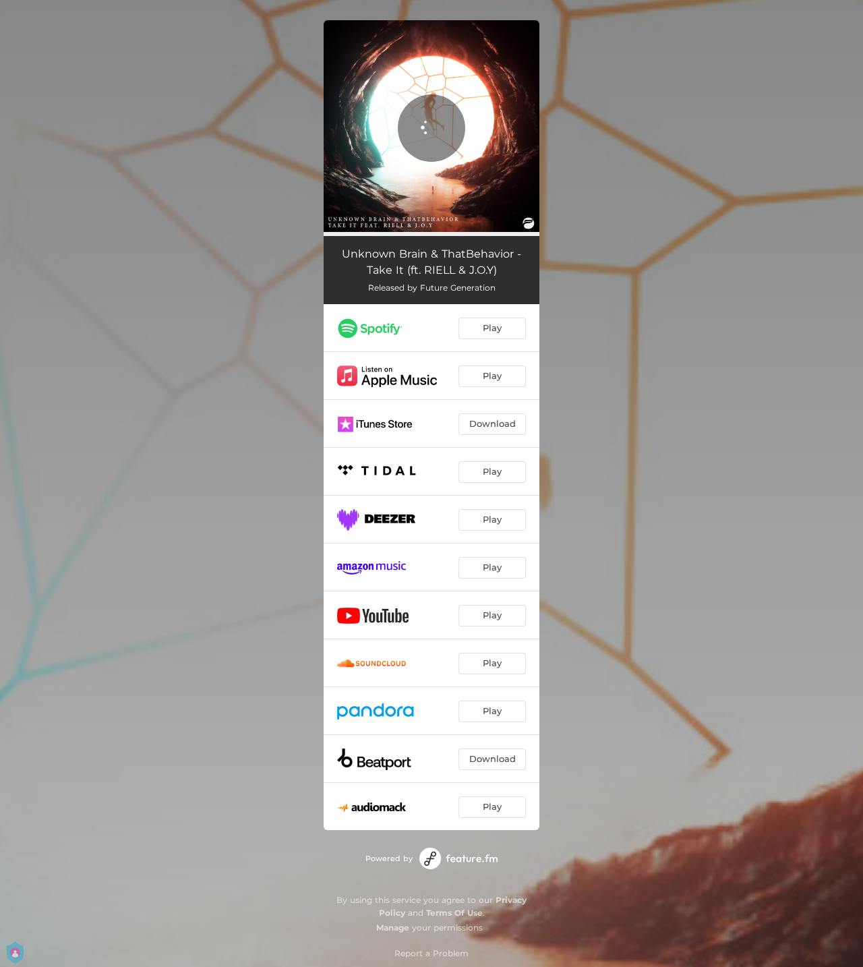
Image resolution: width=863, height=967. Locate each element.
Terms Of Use (454, 913)
